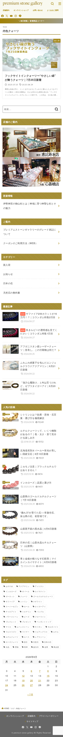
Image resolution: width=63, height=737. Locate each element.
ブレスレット (11, 621)
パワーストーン (12, 616)
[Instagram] (15, 16)
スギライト (37, 601)
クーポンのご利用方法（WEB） (20, 243)
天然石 (36, 642)
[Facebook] (2, 16)
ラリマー (25, 631)
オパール (25, 591)
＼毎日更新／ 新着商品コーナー (31, 20)
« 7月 (30, 694)
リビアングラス (41, 631)
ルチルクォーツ (12, 637)
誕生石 (36, 647)
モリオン (38, 626)
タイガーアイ (40, 606)
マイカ (8, 626)
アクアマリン (23, 586)
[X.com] (7, 16)
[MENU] (59, 3)
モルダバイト (53, 626)
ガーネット (10, 596)
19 (23, 680)
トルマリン (26, 611)
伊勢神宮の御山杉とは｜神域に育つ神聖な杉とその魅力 (29, 206)
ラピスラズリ (11, 631)
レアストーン (40, 637)
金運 (46, 647)
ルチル (56, 631)
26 (23, 685)
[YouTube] (11, 16)
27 (31, 685)
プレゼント (26, 621)
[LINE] (20, 16)
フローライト (40, 616)
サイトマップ (32, 721)
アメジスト (39, 586)
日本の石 (47, 642)
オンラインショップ (21, 10)
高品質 (56, 647)
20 (31, 680)
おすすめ (9, 586)
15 (48, 675)
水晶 (7, 647)
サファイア (10, 601)
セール (26, 606)
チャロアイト (11, 611)
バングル (40, 611)
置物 (17, 647)
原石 (26, 642)
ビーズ (26, 616)
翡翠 (26, 647)
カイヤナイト (40, 591)
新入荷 (6, 264)
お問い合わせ (38, 10)
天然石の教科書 (11, 292)
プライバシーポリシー (48, 715)
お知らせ (8, 274)
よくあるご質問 (53, 10)
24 (6, 685)
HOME (6, 708)
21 (39, 680)
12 (23, 675)
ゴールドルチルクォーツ (43, 596)
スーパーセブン (12, 606)
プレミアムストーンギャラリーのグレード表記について (29, 232)
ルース (26, 637)
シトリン (23, 601)
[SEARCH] (52, 3)
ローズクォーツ (12, 642)
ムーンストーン (23, 626)
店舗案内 (6, 10)
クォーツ (23, 596)
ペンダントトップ (44, 621)
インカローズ (11, 591)
